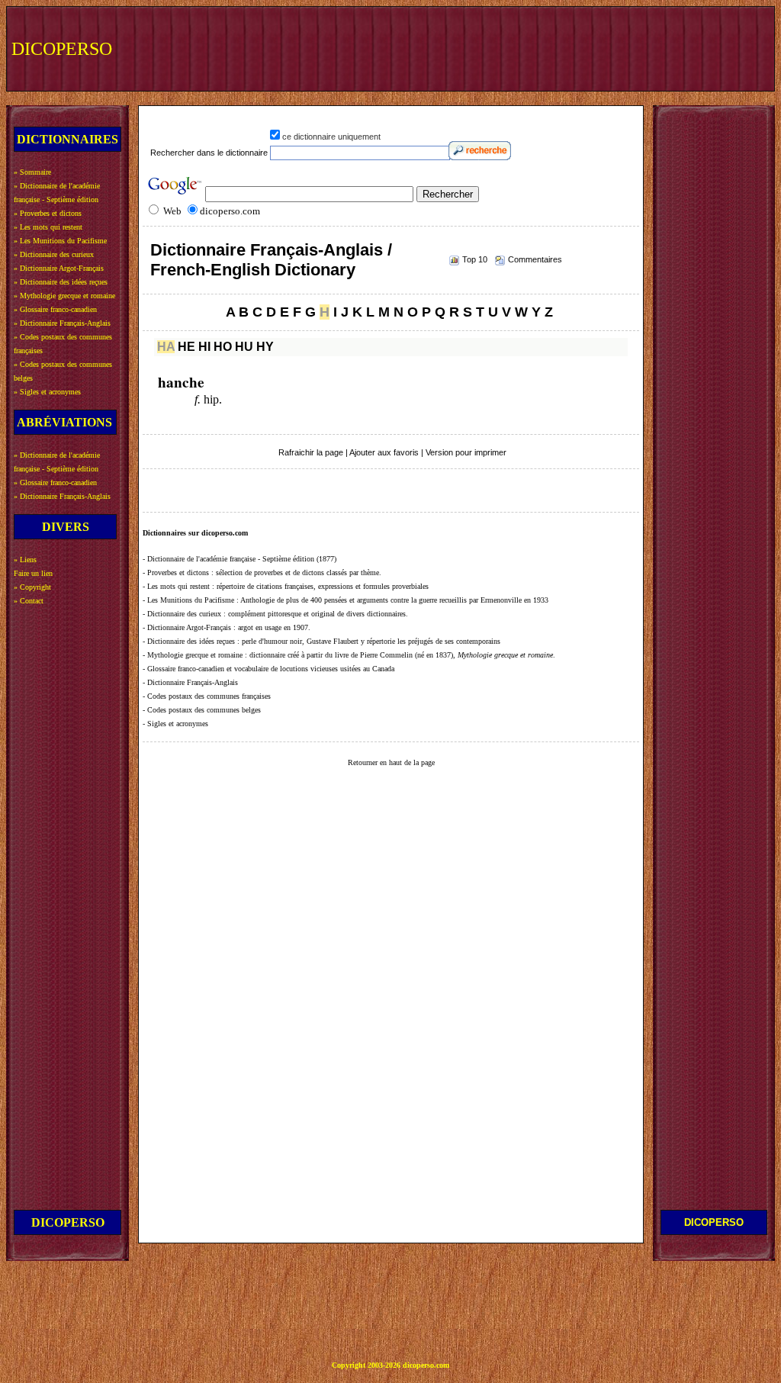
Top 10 (474, 259)
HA (166, 346)
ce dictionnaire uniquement (331, 136)
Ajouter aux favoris (384, 452)
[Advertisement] (489, 47)
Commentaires (535, 259)
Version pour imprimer (466, 452)
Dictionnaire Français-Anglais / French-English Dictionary (271, 259)
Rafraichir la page (310, 452)
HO (223, 346)
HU (244, 346)
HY (265, 346)
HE (186, 346)
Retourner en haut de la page (391, 762)
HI (204, 346)
